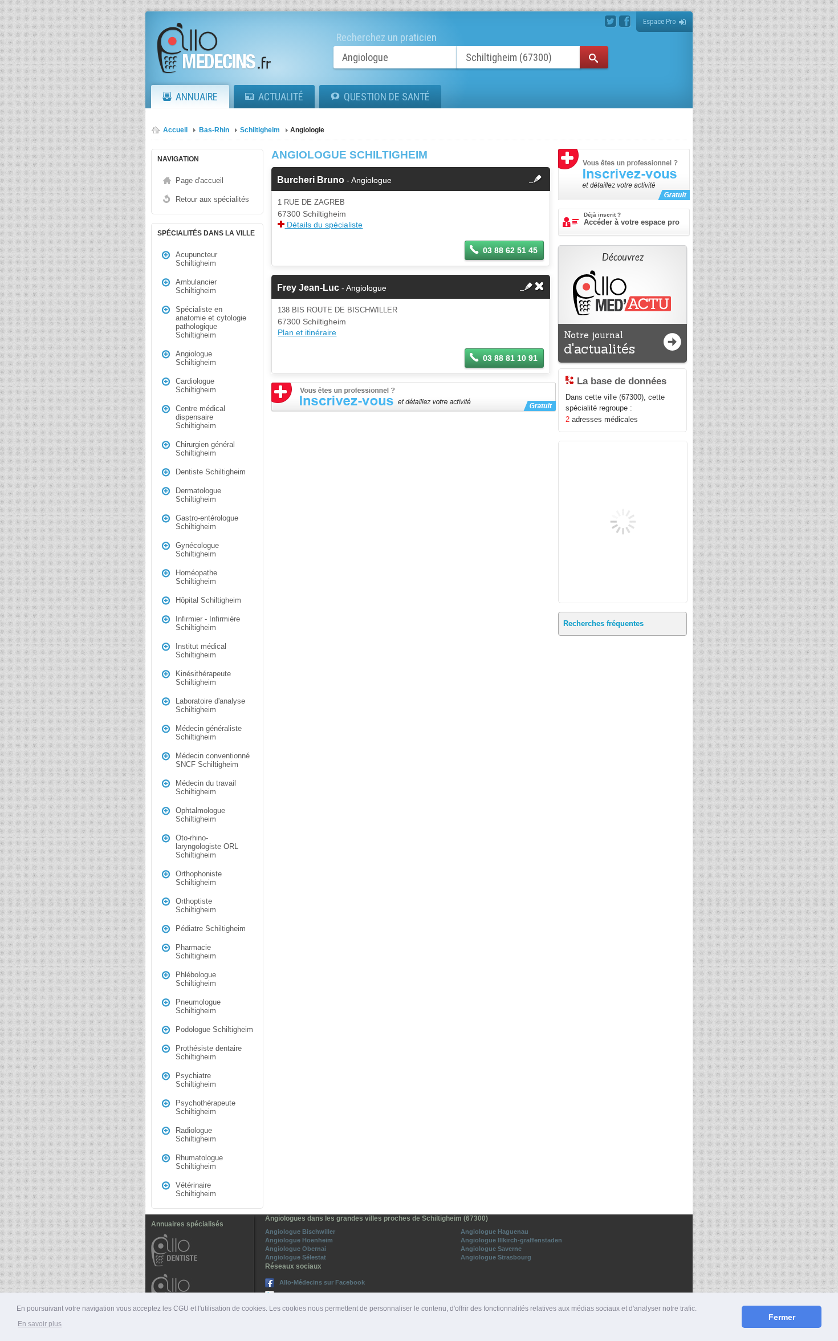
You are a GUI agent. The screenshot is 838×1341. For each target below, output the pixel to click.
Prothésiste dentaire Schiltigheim (209, 1052)
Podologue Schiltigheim (214, 1029)
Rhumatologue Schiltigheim (199, 1162)
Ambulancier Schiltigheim (196, 286)
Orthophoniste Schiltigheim (199, 878)
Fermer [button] (781, 1317)
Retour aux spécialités (212, 199)
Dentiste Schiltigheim (211, 472)
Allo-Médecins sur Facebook (322, 1282)
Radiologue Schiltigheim (196, 1134)
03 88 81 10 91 (510, 358)
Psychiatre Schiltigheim (196, 1079)
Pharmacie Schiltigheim (196, 951)
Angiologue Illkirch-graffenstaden (511, 1240)
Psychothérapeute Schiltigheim (205, 1107)
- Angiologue (334, 180)
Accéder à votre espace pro (632, 219)
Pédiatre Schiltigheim (211, 928)
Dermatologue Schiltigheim (198, 494)
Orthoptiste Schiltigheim (196, 905)
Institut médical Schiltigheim (201, 650)
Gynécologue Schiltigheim (197, 549)
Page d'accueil (199, 180)
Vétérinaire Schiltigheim (196, 1189)
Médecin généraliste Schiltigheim (209, 732)
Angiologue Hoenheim (299, 1240)
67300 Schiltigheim (312, 213)
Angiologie (307, 130)
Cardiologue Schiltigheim (196, 385)
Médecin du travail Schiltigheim (206, 787)
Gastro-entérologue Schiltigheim (207, 522)
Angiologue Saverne (491, 1248)
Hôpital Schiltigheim (208, 600)
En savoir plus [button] (40, 1324)
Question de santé (387, 97)
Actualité (280, 97)
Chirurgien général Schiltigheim (205, 448)
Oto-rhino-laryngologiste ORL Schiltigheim (207, 846)
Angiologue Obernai (295, 1248)
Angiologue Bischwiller (300, 1231)
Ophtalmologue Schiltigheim (200, 814)
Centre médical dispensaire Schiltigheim (200, 417)
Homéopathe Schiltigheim (196, 577)
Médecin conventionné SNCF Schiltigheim (213, 760)
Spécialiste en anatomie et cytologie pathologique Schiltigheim (211, 322)
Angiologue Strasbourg (496, 1257)
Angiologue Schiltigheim (196, 358)
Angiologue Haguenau (494, 1231)
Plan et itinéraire (307, 332)
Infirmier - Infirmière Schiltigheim (208, 623)
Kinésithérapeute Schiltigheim (203, 677)
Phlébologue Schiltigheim (196, 979)
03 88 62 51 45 (510, 250)
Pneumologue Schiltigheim (198, 1006)
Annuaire (197, 97)
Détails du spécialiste (323, 224)
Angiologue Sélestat (295, 1257)
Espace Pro (659, 21)
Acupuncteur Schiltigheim (196, 258)
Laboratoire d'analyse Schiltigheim (210, 705)
